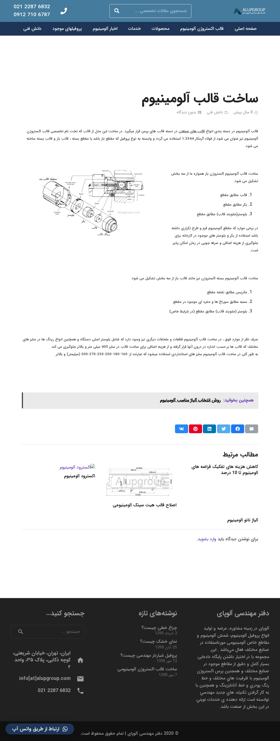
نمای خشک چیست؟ (158, 641)
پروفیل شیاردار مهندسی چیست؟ (148, 655)
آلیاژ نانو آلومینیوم (242, 520)
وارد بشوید (207, 539)
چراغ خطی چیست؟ (159, 627)
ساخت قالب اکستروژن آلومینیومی (147, 669)
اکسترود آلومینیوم (79, 476)
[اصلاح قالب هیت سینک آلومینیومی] (140, 467)
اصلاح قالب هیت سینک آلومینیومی (144, 505)
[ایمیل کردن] (251, 428)
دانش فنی (215, 112)
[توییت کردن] (223, 428)
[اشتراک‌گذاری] (237, 428)
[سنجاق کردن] (195, 428)
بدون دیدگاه (186, 112)
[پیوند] (250, 11)
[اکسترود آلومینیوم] (77, 467)
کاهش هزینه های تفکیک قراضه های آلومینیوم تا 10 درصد (224, 469)
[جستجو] (116, 11)
